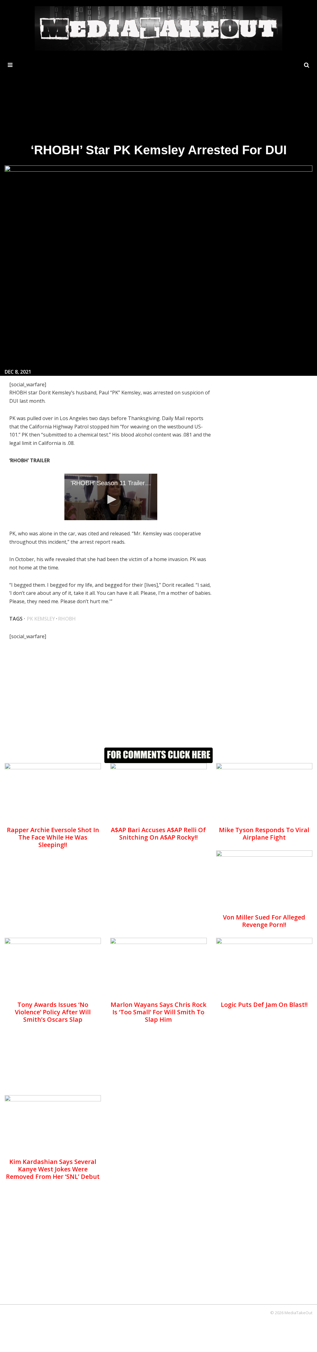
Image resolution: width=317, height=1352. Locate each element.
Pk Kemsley (41, 618)
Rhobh (67, 618)
